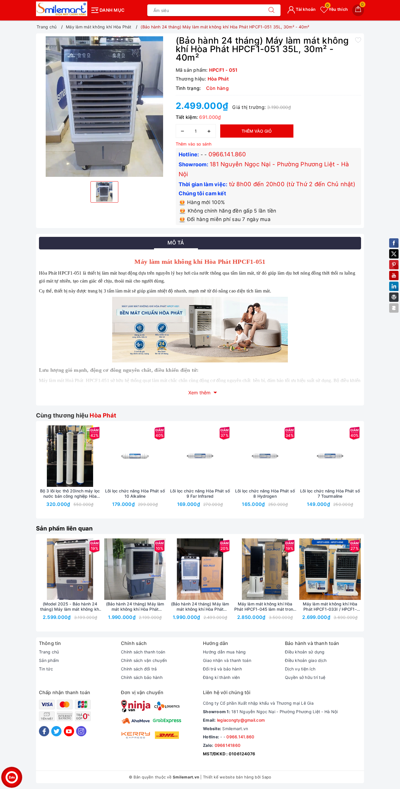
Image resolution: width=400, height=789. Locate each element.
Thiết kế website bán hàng (228, 777)
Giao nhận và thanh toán (227, 660)
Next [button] (377, 474)
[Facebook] (44, 731)
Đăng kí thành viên (221, 677)
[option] (104, 106)
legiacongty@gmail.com (241, 720)
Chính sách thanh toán (143, 651)
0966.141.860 (227, 154)
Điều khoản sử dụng (305, 651)
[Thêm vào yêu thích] (358, 39)
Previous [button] (22, 474)
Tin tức (46, 668)
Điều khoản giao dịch (306, 660)
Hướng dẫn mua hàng (224, 651)
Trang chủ (49, 651)
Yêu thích (337, 9)
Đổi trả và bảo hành (222, 668)
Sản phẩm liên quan (64, 528)
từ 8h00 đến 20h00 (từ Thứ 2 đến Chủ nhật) (292, 184)
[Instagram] (81, 731)
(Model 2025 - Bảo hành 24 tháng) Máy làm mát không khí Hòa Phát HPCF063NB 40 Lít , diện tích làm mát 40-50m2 (70, 606)
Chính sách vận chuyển (144, 660)
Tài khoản (305, 9)
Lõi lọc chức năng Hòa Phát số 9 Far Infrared (200, 493)
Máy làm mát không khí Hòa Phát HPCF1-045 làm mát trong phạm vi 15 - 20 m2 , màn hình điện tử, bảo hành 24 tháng (265, 606)
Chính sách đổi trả (139, 668)
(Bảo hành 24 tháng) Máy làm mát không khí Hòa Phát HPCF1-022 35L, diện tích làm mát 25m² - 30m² (200, 606)
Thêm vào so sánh (194, 143)
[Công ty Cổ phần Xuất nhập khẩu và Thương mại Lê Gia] (61, 8)
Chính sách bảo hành (142, 677)
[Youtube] (69, 731)
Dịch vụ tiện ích (300, 668)
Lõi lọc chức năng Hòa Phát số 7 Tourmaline (330, 493)
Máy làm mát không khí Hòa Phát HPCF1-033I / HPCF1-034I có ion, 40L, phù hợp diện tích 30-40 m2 (330, 606)
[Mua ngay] (107, 456)
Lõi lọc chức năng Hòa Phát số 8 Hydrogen (265, 493)
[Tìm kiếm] (271, 10)
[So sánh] (97, 456)
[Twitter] (56, 731)
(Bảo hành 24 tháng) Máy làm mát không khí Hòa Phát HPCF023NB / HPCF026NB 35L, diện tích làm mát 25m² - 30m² (135, 606)
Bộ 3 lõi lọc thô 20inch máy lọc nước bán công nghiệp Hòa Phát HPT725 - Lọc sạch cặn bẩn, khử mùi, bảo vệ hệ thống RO (70, 493)
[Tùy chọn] (42, 456)
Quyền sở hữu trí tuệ (305, 677)
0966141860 (228, 745)
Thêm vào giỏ (257, 131)
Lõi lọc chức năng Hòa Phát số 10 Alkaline (135, 493)
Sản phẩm (49, 660)
